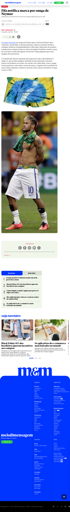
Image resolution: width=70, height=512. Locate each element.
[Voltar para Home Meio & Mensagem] (15, 3)
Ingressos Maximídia (59, 458)
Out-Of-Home (57, 402)
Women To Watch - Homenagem (38, 467)
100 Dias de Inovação (59, 388)
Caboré (36, 430)
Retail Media (57, 398)
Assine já (7, 442)
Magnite (56, 426)
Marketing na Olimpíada (60, 390)
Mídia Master (37, 451)
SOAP (55, 410)
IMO (55, 412)
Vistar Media (57, 422)
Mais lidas (31, 273)
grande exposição (9, 42)
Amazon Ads (57, 413)
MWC (35, 420)
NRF (35, 422)
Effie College (37, 488)
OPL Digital (56, 415)
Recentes (11, 273)
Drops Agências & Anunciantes (61, 391)
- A (4, 37)
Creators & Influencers (59, 400)
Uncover (56, 428)
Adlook (55, 435)
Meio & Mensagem (7, 30)
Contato (40, 2)
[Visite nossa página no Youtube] (69, 506)
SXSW (35, 418)
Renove (55, 445)
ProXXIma (36, 396)
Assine (59, 3)
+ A (7, 37)
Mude (55, 430)
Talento (55, 393)
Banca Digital (37, 408)
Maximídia (36, 427)
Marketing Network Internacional (39, 480)
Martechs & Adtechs (59, 403)
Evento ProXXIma (38, 425)
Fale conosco (57, 450)
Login (48, 2)
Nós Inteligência (58, 420)
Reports (36, 411)
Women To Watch (38, 398)
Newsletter (31, 2)
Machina (56, 423)
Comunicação (37, 388)
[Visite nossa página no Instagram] (61, 506)
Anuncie (56, 446)
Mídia (35, 391)
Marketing (36, 390)
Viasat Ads (56, 425)
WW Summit (37, 423)
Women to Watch (58, 455)
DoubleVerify (57, 433)
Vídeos (36, 405)
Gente (35, 393)
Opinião (36, 395)
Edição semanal (57, 453)
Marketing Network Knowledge (39, 464)
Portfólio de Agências (39, 410)
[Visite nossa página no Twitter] (57, 506)
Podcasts (36, 403)
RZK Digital (56, 431)
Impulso (56, 417)
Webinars (36, 407)
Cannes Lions (37, 417)
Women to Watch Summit (40, 445)
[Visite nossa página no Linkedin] (65, 506)
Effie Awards (37, 428)
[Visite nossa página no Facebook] (53, 506)
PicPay (55, 418)
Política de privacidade (59, 448)
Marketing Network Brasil (40, 456)
